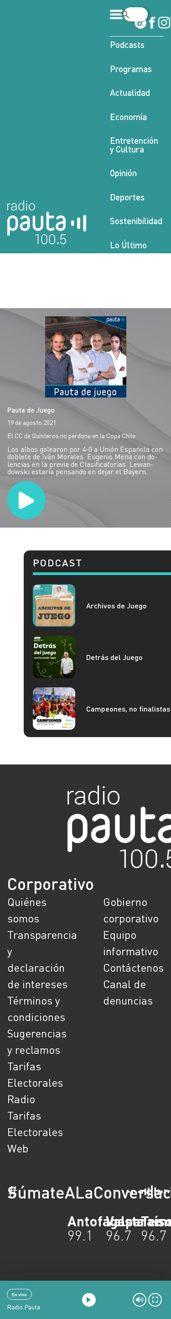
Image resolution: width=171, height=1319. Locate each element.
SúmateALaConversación (60, 1192)
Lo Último (128, 245)
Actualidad (130, 92)
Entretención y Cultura (134, 144)
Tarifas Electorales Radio (35, 1082)
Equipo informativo (130, 943)
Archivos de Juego (116, 605)
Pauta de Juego (30, 410)
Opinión (123, 172)
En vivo (19, 1294)
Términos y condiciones (36, 1008)
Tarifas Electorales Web (35, 1132)
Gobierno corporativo (131, 910)
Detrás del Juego (114, 657)
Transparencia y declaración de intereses (37, 959)
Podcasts (127, 44)
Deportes (127, 197)
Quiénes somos (27, 910)
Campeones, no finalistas (128, 708)
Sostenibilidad (136, 220)
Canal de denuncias (128, 992)
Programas (131, 68)
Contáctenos (133, 967)
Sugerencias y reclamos (37, 1041)
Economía (128, 116)
